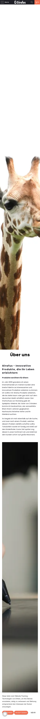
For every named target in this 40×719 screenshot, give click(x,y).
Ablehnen (8, 713)
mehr (33, 713)
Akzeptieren (21, 713)
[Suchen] (32, 2)
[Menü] (1, 2)
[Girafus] (20, 2)
